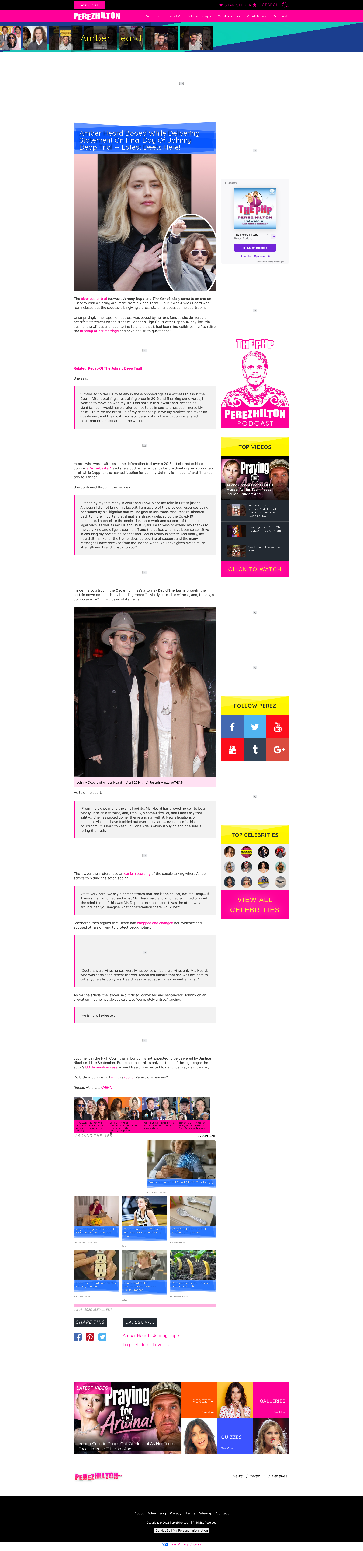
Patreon (152, 16)
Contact (222, 1513)
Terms (190, 1513)
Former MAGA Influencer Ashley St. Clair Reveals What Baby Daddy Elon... (191, 1125)
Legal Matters (136, 1344)
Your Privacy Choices (185, 1544)
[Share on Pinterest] (90, 1337)
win (113, 1077)
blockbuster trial (94, 299)
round (129, 1077)
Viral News (257, 16)
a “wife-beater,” (99, 468)
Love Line (162, 1344)
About (139, 1513)
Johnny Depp (166, 1335)
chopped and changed (155, 923)
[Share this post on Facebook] (78, 1337)
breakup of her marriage (99, 331)
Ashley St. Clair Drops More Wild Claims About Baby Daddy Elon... (159, 1125)
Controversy (229, 16)
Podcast (280, 16)
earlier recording (137, 874)
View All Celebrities (255, 904)
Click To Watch (255, 569)
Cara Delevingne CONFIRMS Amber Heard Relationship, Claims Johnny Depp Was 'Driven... (123, 1127)
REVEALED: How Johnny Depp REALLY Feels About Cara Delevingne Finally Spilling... (90, 1126)
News (238, 1476)
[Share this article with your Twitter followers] (102, 1337)
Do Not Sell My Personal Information (181, 1530)
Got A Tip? (89, 5)
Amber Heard (136, 1335)
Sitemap (205, 1513)
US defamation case (101, 1067)
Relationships (199, 16)
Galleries (279, 1476)
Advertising (157, 1513)
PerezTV (173, 16)
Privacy (176, 1513)
